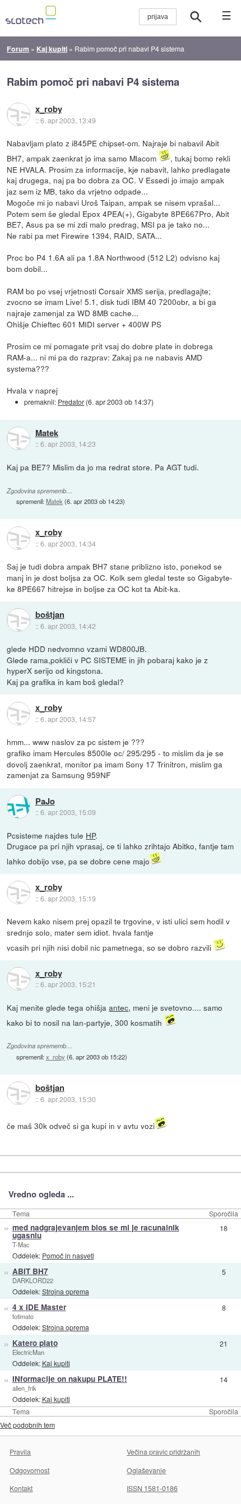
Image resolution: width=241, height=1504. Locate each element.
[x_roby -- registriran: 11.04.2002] (18, 114)
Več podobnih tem (27, 1424)
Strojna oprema (65, 1291)
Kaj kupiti (56, 1363)
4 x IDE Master (39, 1307)
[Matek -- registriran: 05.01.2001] (18, 438)
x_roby (48, 109)
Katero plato (35, 1343)
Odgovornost (29, 1470)
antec (118, 1007)
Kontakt (21, 1488)
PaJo (45, 801)
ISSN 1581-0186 (152, 1488)
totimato (23, 1316)
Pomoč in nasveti (68, 1255)
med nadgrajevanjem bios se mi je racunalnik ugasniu (95, 1231)
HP (90, 835)
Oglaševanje (146, 1470)
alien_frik (24, 1387)
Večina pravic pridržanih (163, 1451)
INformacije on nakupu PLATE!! (69, 1378)
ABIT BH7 (30, 1271)
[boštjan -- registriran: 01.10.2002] (18, 620)
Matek (46, 433)
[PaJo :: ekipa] (18, 806)
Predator (71, 401)
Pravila (20, 1451)
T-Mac (21, 1244)
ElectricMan (28, 1352)
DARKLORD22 (32, 1280)
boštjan (49, 615)
